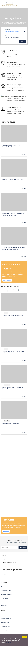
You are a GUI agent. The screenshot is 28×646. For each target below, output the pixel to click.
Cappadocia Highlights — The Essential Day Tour (11, 146)
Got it (24, 637)
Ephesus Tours (5, 622)
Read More (7, 455)
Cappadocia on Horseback (10, 423)
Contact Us (4, 602)
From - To (8, 36)
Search (22, 41)
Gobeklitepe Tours (6, 630)
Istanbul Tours (5, 615)
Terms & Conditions (6, 594)
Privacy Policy (4, 598)
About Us (3, 587)
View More (6, 531)
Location (7, 29)
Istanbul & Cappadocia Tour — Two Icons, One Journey (13, 180)
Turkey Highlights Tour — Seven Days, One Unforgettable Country (13, 248)
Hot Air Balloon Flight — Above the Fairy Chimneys (12, 388)
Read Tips (7, 504)
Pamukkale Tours (5, 626)
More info (8, 642)
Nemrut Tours (5, 634)
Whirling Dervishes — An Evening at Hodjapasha (13, 316)
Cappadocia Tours (6, 618)
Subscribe (23, 547)
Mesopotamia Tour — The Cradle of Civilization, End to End (13, 214)
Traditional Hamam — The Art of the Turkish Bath (13, 352)
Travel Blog (4, 606)
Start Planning (7, 280)
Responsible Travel (6, 590)
